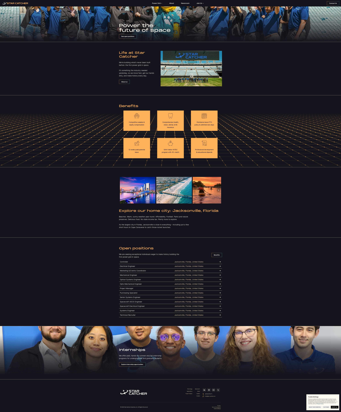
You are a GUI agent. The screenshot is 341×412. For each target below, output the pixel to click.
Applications (189, 391)
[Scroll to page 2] (190, 84)
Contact (198, 396)
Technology (189, 389)
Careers (198, 393)
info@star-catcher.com (210, 396)
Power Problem (189, 393)
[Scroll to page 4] (194, 84)
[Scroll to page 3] (192, 84)
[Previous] (163, 68)
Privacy (219, 405)
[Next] (219, 68)
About (198, 391)
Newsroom (197, 389)
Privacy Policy (320, 403)
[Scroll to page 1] (188, 84)
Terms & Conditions (216, 407)
